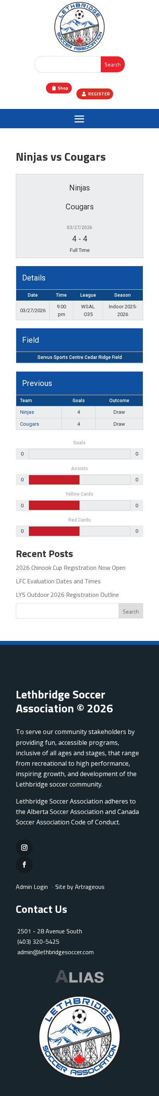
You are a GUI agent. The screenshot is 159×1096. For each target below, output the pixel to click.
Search (131, 611)
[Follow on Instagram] (24, 847)
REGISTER (99, 93)
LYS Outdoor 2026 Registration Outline (67, 594)
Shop (63, 88)
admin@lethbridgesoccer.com (55, 952)
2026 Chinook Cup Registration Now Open (70, 567)
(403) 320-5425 (38, 941)
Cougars (29, 424)
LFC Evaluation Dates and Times (58, 581)
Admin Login (32, 886)
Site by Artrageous (80, 886)
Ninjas (27, 412)
